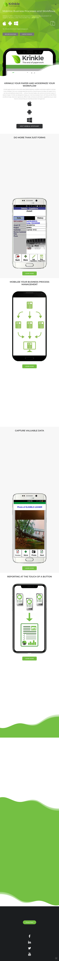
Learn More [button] (29, 273)
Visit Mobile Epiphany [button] (29, 126)
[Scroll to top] (56, 958)
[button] (55, 4)
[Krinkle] (13, 4)
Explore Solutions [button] (10, 34)
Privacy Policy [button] (29, 922)
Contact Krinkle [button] (27, 34)
